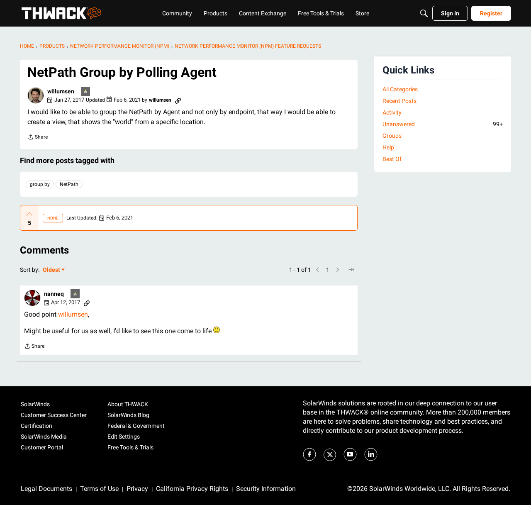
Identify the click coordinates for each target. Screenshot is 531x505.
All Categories (400, 89)
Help (388, 147)
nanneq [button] (54, 293)
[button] (35, 95)
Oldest (52, 270)
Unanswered (442, 124)
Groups (392, 135)
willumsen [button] (60, 91)
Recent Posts (399, 101)
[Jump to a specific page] (351, 269)
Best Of (392, 159)
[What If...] (86, 92)
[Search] (424, 13)
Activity (392, 112)
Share (37, 138)
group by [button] (40, 184)
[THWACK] (61, 13)
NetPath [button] (69, 184)
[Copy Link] (178, 100)
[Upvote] (29, 215)
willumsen (73, 314)
